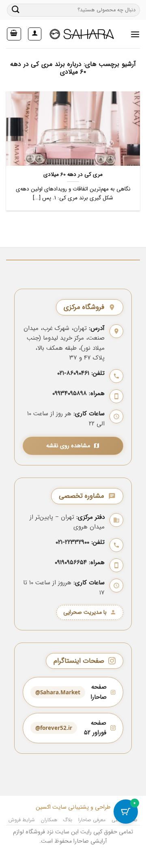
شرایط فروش (22, 820)
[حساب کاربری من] (34, 33)
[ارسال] (16, 10)
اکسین (43, 807)
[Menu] (135, 34)
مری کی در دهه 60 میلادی (73, 174)
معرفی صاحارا (92, 820)
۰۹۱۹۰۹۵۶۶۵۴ (71, 562)
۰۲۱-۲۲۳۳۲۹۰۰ (72, 542)
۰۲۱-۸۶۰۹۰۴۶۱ (73, 373)
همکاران (49, 820)
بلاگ (67, 820)
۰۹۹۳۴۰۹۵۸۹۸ (69, 393)
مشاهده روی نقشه (68, 445)
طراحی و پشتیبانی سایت (81, 807)
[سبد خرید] (14, 33)
